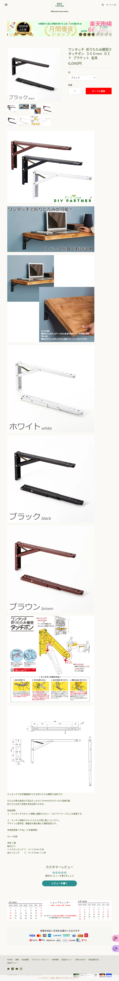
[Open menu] (6, 4)
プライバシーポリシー (40, 960)
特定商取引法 (94, 960)
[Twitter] (8, 969)
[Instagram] (21, 969)
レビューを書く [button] (59, 883)
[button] (13, 74)
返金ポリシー (12, 963)
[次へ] (107, 32)
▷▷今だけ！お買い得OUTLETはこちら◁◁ (58, 978)
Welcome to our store (59, 11)
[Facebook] (12, 969)
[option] (59, 29)
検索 (17, 960)
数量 (70, 85)
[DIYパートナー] (60, 4)
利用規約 (55, 960)
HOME (9, 960)
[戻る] (98, 32)
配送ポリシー (67, 960)
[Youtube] (17, 969)
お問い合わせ (80, 960)
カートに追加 (98, 91)
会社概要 (25, 960)
